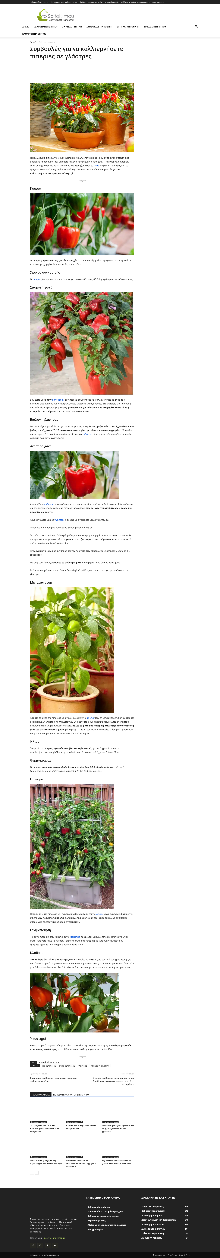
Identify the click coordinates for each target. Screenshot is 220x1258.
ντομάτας (75, 936)
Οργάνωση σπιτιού (72, 26)
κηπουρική (58, 399)
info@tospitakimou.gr (54, 1237)
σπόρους (48, 504)
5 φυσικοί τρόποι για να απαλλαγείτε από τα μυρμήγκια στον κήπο (81, 1164)
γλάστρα (87, 434)
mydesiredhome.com (49, 1062)
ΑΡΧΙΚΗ (26, 26)
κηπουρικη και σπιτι (99, 1065)
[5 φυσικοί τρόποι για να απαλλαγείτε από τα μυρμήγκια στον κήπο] (82, 1147)
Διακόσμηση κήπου (155, 26)
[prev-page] (32, 1173)
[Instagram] (40, 1245)
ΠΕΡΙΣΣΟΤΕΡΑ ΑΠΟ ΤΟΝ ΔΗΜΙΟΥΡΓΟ (71, 1095)
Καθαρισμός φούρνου (39, 2)
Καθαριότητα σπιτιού (34, 33)
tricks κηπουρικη (67, 1065)
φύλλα (90, 717)
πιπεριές (37, 279)
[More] (137, 74)
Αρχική (33, 42)
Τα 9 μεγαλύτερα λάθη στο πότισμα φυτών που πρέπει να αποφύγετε (44, 1129)
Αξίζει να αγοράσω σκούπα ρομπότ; (135, 2)
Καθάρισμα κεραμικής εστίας (91, 2)
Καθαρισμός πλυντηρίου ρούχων (63, 2)
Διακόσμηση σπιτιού (46, 26)
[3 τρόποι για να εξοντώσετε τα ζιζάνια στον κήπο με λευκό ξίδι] (118, 1147)
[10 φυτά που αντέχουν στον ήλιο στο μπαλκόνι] (82, 1112)
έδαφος (99, 914)
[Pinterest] (48, 1245)
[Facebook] (33, 1245)
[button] (196, 27)
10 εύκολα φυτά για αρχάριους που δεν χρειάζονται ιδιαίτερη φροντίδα (118, 1129)
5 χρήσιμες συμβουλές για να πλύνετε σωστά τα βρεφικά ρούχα (53, 1080)
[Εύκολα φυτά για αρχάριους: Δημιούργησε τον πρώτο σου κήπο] (46, 1147)
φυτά (97, 165)
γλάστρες (59, 519)
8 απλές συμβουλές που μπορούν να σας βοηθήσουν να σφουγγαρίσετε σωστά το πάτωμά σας (113, 1081)
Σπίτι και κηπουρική (128, 26)
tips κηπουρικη (49, 1065)
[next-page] (37, 1173)
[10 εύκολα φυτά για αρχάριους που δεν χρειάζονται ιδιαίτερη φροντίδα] (118, 1112)
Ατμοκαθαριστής (112, 2)
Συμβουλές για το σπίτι (100, 26)
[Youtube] (55, 1245)
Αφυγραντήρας (158, 2)
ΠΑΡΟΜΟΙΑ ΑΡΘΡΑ (41, 1095)
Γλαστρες (82, 1065)
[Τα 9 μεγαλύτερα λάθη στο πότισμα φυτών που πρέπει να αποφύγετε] (46, 1112)
